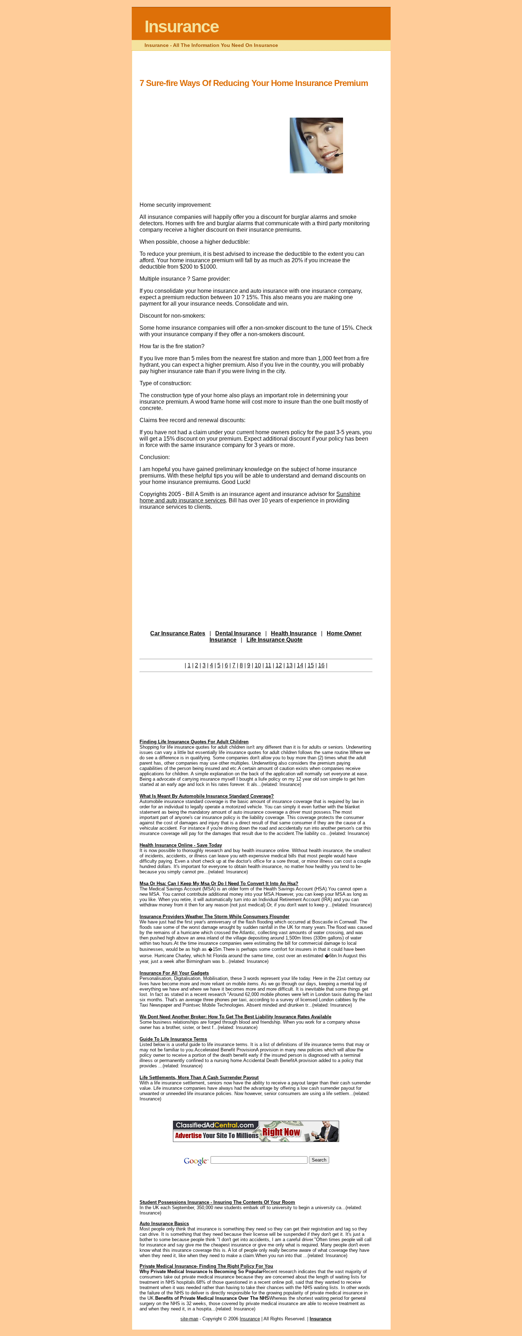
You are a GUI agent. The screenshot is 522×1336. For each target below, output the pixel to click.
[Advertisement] (269, 69)
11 (268, 665)
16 (321, 665)
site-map (189, 1318)
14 (300, 665)
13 (289, 665)
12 (279, 665)
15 (311, 665)
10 (258, 665)
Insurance (182, 26)
